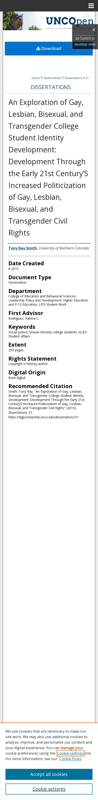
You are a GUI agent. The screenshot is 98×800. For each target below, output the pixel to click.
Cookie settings (70, 753)
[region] (49, 761)
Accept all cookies (49, 774)
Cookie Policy (70, 758)
